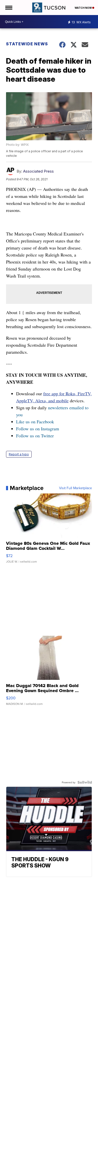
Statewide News (27, 43)
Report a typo (19, 454)
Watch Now (83, 7)
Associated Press (38, 171)
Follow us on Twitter (35, 436)
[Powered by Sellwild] (84, 782)
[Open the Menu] (8, 7)
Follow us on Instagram (37, 429)
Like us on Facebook (35, 422)
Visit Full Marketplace (75, 488)
